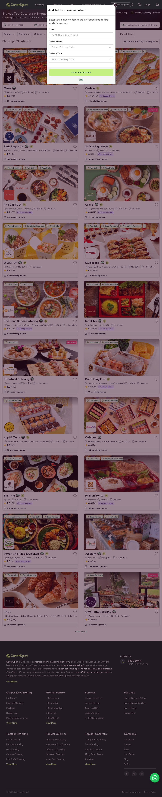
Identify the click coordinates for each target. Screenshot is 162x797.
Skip (81, 79)
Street (52, 29)
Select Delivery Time (63, 59)
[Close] (115, 5)
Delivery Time (55, 53)
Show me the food (81, 72)
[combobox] (81, 35)
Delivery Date (55, 41)
